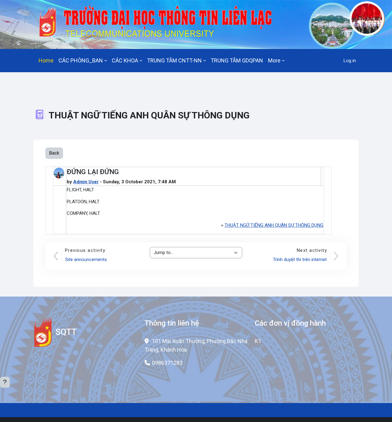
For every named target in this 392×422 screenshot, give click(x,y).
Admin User (86, 182)
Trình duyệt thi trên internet (300, 259)
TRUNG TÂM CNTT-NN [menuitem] (174, 60)
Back (54, 153)
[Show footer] (5, 382)
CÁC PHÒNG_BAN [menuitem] (80, 60)
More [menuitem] (274, 60)
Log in (350, 60)
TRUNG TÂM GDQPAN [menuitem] (237, 60)
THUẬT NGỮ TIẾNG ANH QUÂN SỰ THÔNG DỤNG (273, 225)
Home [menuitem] (46, 60)
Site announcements (86, 259)
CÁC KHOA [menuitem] (125, 60)
